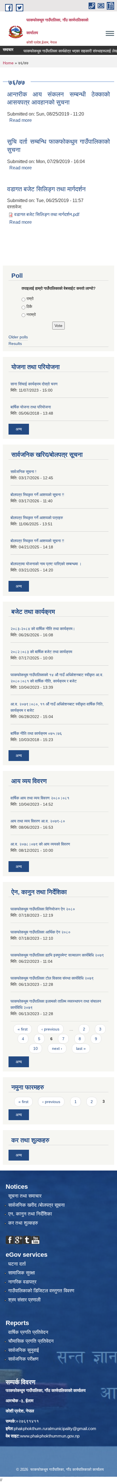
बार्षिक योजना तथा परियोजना (31, 407)
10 (35, 1048)
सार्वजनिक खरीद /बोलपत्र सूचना (36, 1205)
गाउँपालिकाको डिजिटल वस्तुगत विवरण (41, 1290)
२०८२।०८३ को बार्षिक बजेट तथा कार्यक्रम (41, 651)
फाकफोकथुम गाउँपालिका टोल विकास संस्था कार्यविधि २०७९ (52, 978)
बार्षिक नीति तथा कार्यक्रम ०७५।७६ (36, 733)
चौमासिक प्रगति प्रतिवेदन (31, 1341)
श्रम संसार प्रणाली (24, 1300)
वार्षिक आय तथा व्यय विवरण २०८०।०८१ (40, 798)
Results (15, 343)
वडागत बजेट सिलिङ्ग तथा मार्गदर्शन (46, 189)
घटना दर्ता (17, 1264)
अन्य (19, 429)
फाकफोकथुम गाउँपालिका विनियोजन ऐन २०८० (43, 909)
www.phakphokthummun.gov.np (50, 1435)
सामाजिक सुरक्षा (21, 1273)
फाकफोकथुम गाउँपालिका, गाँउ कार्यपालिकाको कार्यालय (45, 1390)
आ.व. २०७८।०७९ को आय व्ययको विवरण (40, 844)
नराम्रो (31, 314)
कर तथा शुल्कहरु (23, 1223)
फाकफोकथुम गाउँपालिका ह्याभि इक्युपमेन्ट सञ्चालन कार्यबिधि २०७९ (57, 955)
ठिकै (29, 306)
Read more (20, 120)
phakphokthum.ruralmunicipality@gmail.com (55, 1428)
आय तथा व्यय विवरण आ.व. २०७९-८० (38, 821)
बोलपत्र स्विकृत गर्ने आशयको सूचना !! (37, 494)
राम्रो (30, 298)
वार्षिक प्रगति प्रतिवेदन (28, 1332)
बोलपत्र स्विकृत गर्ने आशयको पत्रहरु (37, 517)
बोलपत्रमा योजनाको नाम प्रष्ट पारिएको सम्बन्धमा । (46, 563)
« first (23, 1029)
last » (81, 1048)
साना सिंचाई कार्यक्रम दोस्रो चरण (34, 384)
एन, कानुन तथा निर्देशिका (30, 1214)
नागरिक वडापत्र (22, 1282)
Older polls (18, 337)
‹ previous (50, 1029)
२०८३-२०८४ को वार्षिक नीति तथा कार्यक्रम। (43, 628)
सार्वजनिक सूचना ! (23, 471)
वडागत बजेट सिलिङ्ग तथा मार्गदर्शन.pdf (46, 214)
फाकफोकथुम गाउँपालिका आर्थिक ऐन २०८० (40, 932)
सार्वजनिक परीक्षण (23, 1359)
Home (8, 63)
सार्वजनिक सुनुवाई (23, 1350)
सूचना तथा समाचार (24, 1196)
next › (57, 1048)
